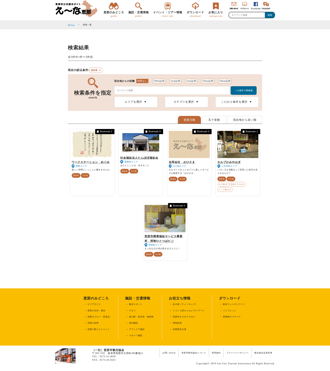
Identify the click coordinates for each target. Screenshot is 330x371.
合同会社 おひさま (182, 162)
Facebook (256, 8)
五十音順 (214, 119)
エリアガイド (94, 304)
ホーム (71, 25)
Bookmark (106, 131)
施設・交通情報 (138, 14)
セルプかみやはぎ (229, 162)
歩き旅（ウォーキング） (185, 304)
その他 (85, 175)
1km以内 (175, 81)
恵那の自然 (93, 323)
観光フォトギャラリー (234, 304)
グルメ (132, 310)
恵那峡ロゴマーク (232, 317)
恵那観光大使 (179, 329)
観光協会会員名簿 (263, 353)
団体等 (76, 175)
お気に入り (215, 14)
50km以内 (225, 81)
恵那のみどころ (114, 14)
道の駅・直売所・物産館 (141, 317)
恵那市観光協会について (194, 353)
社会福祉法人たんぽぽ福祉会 (139, 157)
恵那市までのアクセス (184, 317)
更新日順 (189, 119)
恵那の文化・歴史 (96, 310)
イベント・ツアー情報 (167, 14)
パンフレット (229, 310)
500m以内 (159, 81)
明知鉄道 (177, 323)
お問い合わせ (169, 353)
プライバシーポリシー (237, 353)
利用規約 (216, 353)
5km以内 (191, 81)
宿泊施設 (133, 323)
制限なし (142, 81)
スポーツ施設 (135, 335)
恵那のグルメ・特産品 (98, 317)
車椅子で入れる (237, 184)
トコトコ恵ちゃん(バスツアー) (188, 310)
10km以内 (207, 81)
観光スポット (135, 304)
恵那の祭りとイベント (98, 329)
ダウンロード (195, 14)
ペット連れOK (225, 189)
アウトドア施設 (137, 329)
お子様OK (223, 184)
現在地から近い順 (244, 119)
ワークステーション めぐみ (91, 162)
